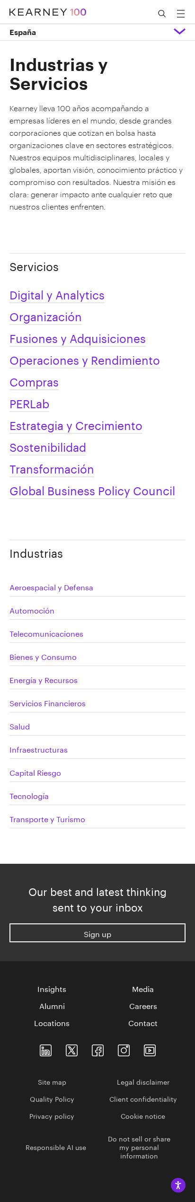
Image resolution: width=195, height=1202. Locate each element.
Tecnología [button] (29, 795)
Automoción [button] (31, 609)
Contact (143, 1022)
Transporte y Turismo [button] (47, 818)
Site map (52, 1081)
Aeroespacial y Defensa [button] (51, 586)
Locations (52, 1022)
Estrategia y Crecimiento (75, 424)
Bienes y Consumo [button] (43, 656)
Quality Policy (52, 1098)
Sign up (97, 933)
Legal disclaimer (143, 1081)
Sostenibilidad (47, 446)
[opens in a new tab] (124, 1048)
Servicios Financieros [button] (47, 702)
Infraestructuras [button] (38, 749)
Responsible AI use (56, 1146)
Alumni (52, 1005)
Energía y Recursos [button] (43, 679)
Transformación (51, 467)
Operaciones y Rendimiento (84, 359)
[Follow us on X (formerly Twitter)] (72, 1048)
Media (143, 988)
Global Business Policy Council (92, 489)
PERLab (29, 402)
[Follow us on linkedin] (46, 1048)
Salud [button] (19, 725)
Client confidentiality (143, 1098)
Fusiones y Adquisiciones (77, 337)
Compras (34, 380)
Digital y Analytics (57, 293)
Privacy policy (51, 1115)
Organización (45, 315)
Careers (143, 1005)
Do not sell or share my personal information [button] (139, 1146)
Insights (51, 988)
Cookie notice (143, 1115)
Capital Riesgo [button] (35, 772)
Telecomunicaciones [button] (46, 633)
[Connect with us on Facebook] (98, 1048)
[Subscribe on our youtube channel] (150, 1048)
